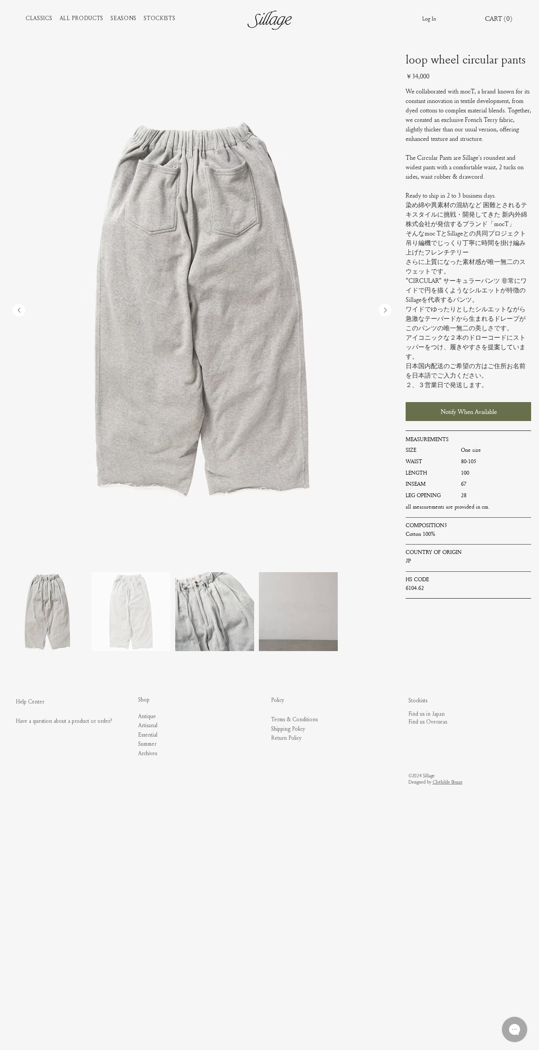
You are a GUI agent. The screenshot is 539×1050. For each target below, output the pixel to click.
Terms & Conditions (294, 719)
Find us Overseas (427, 722)
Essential (147, 735)
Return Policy (286, 738)
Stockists (417, 700)
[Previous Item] (19, 310)
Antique (147, 716)
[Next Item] (385, 310)
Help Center (30, 701)
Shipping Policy (288, 729)
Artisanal (147, 725)
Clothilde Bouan (447, 782)
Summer (147, 744)
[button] (43, 18)
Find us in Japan (426, 714)
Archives (147, 753)
